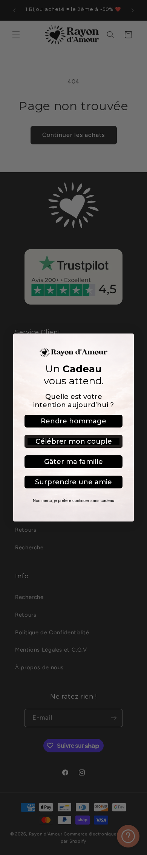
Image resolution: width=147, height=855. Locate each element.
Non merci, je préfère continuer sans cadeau (73, 500)
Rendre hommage (73, 421)
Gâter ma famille (73, 462)
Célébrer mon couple (73, 441)
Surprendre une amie (73, 482)
